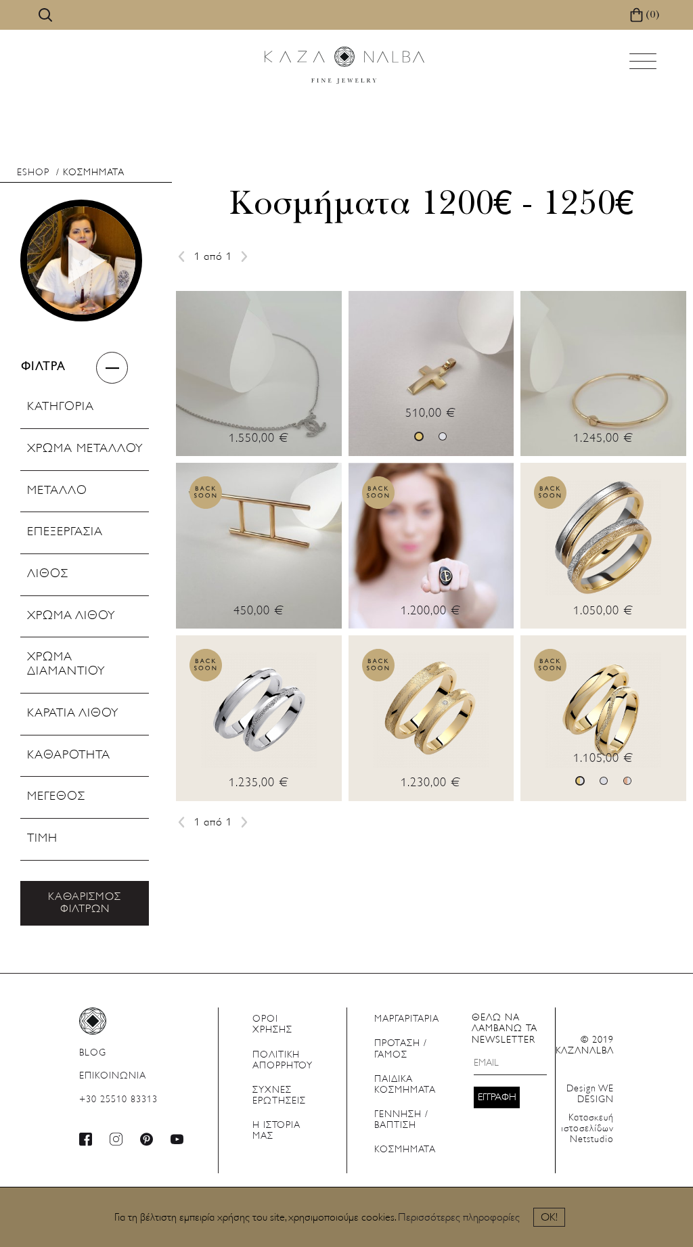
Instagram (116, 1139)
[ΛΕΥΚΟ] (442, 436)
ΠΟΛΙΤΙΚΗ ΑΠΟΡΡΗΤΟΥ (282, 1060)
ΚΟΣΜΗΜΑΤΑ (405, 1150)
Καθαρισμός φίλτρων (84, 903)
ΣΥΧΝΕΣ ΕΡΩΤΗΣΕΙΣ (279, 1095)
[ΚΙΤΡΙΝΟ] (419, 436)
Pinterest (147, 1139)
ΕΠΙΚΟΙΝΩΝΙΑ (112, 1076)
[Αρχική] (344, 65)
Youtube (177, 1139)
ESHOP (33, 173)
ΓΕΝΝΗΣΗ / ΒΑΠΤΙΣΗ (401, 1120)
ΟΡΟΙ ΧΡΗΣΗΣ (272, 1024)
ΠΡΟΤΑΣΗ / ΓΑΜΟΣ (400, 1049)
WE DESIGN (590, 1094)
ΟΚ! (549, 1217)
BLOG (92, 1053)
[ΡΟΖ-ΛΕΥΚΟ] (627, 781)
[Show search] (45, 15)
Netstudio (587, 1129)
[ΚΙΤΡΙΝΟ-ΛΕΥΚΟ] (580, 781)
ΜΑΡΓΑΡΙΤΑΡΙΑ (406, 1019)
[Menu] (644, 65)
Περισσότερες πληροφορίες (459, 1217)
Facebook (86, 1139)
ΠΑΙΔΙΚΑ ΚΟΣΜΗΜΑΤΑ (405, 1084)
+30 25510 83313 (118, 1100)
